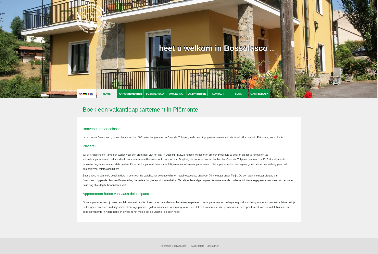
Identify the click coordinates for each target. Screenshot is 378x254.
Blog (238, 93)
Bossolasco (155, 93)
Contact (218, 93)
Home (107, 93)
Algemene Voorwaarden (173, 245)
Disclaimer (213, 245)
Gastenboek (259, 93)
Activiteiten (197, 93)
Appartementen (130, 93)
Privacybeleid (196, 245)
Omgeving (176, 93)
